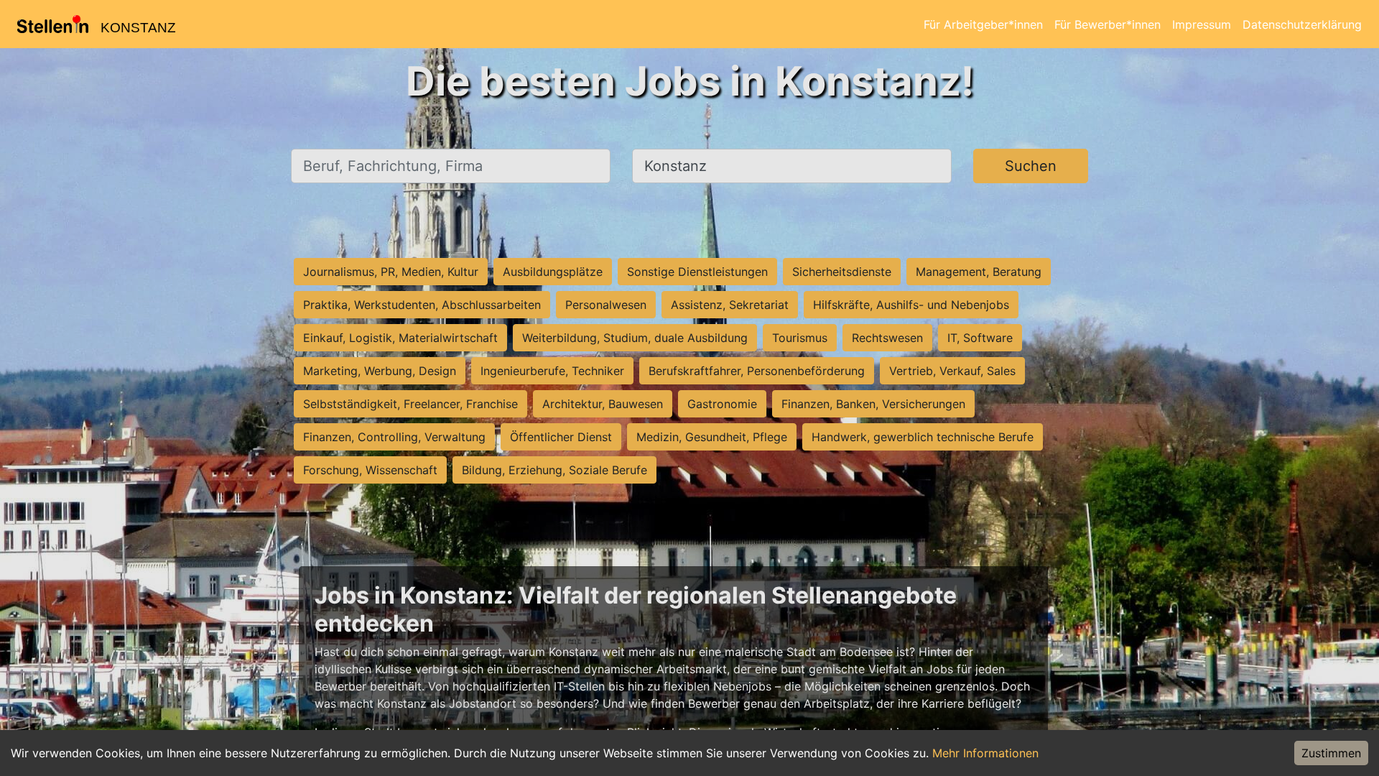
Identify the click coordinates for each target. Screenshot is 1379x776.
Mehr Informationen (985, 753)
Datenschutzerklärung (1302, 24)
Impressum (1201, 24)
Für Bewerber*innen (1107, 24)
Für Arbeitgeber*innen (983, 24)
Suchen (1031, 166)
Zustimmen (1331, 753)
